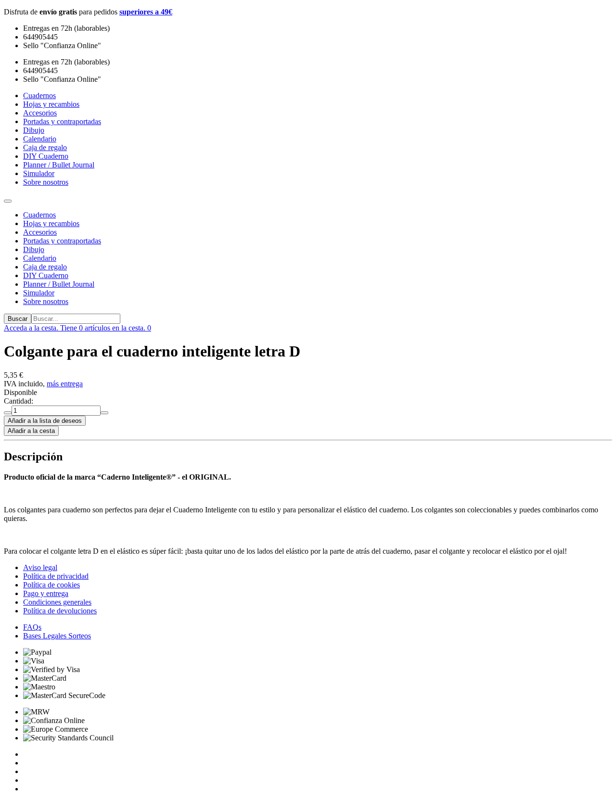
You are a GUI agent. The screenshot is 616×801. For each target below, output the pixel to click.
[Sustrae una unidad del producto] (8, 412)
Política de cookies (51, 585)
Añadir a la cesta (31, 430)
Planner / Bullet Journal (58, 284)
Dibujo (33, 249)
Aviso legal (40, 567)
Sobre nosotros (45, 301)
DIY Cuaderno (45, 275)
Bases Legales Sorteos (57, 636)
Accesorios (40, 232)
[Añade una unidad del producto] (104, 412)
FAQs (32, 627)
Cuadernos (39, 215)
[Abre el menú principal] (8, 201)
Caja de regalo (45, 267)
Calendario (39, 258)
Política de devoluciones (60, 611)
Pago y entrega (45, 593)
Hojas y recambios (51, 223)
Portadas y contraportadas (62, 241)
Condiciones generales (57, 602)
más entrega (65, 384)
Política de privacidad (56, 576)
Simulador (38, 293)
